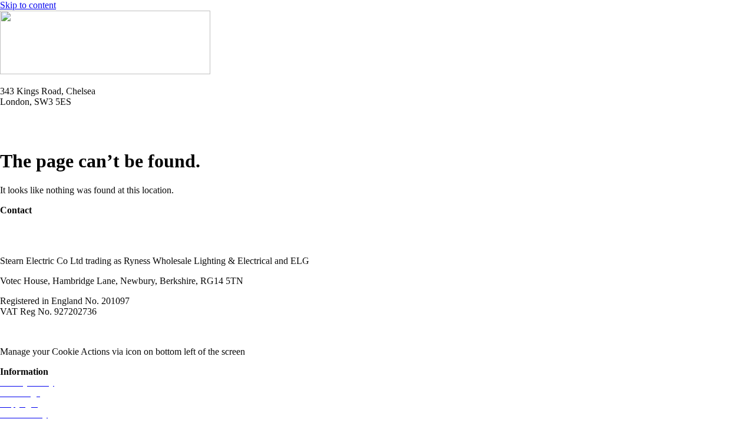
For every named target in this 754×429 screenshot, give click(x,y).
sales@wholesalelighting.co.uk (57, 241)
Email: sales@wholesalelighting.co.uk (70, 132)
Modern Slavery (30, 331)
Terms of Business (104, 331)
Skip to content (28, 5)
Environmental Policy (187, 331)
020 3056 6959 (28, 230)
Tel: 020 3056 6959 (36, 122)
